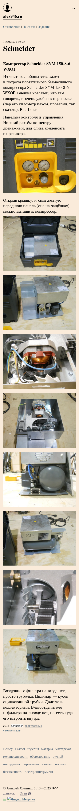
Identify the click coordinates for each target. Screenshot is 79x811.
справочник (31, 764)
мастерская (63, 748)
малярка (47, 748)
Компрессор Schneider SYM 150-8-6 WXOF (36, 66)
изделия (33, 748)
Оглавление (11, 26)
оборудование (33, 725)
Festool (20, 748)
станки (47, 764)
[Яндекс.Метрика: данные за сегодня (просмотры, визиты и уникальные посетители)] (21, 799)
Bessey (8, 748)
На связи (29, 26)
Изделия (43, 26)
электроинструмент (39, 771)
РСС (55, 788)
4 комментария (12, 730)
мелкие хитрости (15, 756)
